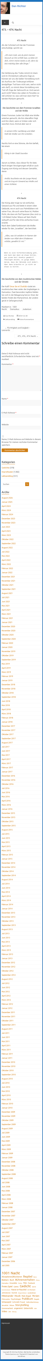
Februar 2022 (7, 568)
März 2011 (6, 1050)
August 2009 (7, 1128)
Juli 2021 (5, 597)
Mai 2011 (6, 1041)
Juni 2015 (6, 838)
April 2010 (6, 1095)
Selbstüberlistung (32, 1302)
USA (35, 1308)
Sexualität (5, 1305)
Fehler (20, 1283)
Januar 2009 (7, 1157)
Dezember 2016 (8, 776)
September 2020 (9, 639)
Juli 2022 (5, 552)
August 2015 (7, 830)
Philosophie (6, 1299)
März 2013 (6, 950)
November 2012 (8, 967)
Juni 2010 (6, 1087)
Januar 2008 (7, 1207)
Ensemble (13, 1283)
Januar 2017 (7, 772)
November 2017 (8, 730)
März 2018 (6, 714)
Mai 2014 (6, 892)
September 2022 (9, 543)
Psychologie (16, 1299)
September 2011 (9, 1025)
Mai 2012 (6, 992)
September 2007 (9, 1224)
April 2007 (6, 1245)
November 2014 (8, 867)
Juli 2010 (5, 1083)
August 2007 (7, 1228)
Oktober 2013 (7, 921)
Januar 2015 (7, 859)
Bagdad (27, 1276)
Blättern (5, 1280)
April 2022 (6, 560)
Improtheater (7, 472)
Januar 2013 (7, 958)
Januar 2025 (7, 502)
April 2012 (6, 996)
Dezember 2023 (8, 518)
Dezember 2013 (8, 913)
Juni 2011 (6, 1037)
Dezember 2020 (8, 626)
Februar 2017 (7, 767)
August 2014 (7, 879)
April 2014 (6, 896)
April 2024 (6, 506)
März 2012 (6, 1000)
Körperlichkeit (22, 1293)
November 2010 (8, 1066)
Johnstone (6, 1293)
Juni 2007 (6, 1236)
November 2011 (8, 1016)
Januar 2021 (7, 622)
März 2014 (6, 900)
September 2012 (9, 975)
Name (5, 399)
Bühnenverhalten (25, 1279)
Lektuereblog (10, 319)
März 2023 (6, 535)
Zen (9, 1311)
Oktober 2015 (7, 821)
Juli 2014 (5, 884)
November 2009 (8, 1116)
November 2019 (8, 651)
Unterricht (28, 1308)
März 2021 (6, 614)
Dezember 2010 (8, 1062)
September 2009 (9, 1124)
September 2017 (9, 738)
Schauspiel (6, 1302)
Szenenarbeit (7, 1308)
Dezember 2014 (8, 863)
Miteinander (7, 1295)
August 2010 (7, 1079)
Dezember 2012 (8, 962)
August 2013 (7, 929)
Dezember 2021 (8, 577)
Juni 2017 (6, 751)
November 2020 (8, 631)
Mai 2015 (6, 842)
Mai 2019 (6, 664)
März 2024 (6, 510)
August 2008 (7, 1178)
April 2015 (6, 846)
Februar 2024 (7, 514)
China (38, 1280)
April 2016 (6, 801)
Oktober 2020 (7, 635)
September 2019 (9, 660)
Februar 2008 (7, 1203)
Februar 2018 (7, 718)
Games (16, 1287)
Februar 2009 (7, 1153)
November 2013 (8, 917)
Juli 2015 (5, 834)
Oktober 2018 (7, 693)
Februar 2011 (7, 1054)
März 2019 (6, 672)
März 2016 (6, 805)
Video (4, 1311)
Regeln (36, 1299)
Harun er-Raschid (18, 1289)
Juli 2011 (5, 1033)
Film (25, 1283)
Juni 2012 (6, 987)
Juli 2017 (5, 747)
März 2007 (6, 1249)
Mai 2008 (6, 1191)
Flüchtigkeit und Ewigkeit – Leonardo (16, 329)
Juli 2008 (5, 1182)
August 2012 (7, 979)
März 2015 (6, 850)
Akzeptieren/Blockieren (12, 1277)
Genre (34, 1286)
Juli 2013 (5, 933)
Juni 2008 (6, 1187)
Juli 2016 (5, 788)
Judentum (27, 309)
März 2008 (6, 1199)
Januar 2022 (7, 572)
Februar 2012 (7, 1004)
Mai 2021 (6, 606)
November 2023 (8, 523)
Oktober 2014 (7, 871)
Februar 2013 (7, 954)
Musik (18, 1295)
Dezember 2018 (8, 684)
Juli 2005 (5, 1265)
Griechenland (6, 1290)
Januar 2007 (7, 1257)
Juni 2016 (6, 792)
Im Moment (31, 1290)
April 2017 (6, 759)
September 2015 (9, 826)
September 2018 (9, 697)
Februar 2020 (7, 643)
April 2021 (6, 610)
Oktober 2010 (7, 1070)
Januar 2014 (7, 909)
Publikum (27, 1298)
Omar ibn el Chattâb (18, 286)
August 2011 (7, 1029)
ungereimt (18, 1308)
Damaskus (14, 309)
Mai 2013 (6, 942)
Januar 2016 (7, 809)
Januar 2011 (7, 1058)
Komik (14, 1293)
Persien (35, 1296)
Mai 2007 (6, 1240)
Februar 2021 (7, 618)
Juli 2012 (5, 983)
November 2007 (8, 1216)
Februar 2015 (7, 855)
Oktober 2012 (7, 971)
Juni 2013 (6, 938)
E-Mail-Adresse (9, 413)
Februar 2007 (7, 1253)
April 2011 (6, 1045)
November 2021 (8, 581)
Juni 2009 (6, 1137)
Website (5, 424)
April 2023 (6, 531)
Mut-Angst (26, 1296)
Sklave (11, 1305)
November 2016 (8, 780)
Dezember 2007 (8, 1211)
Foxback (31, 1283)
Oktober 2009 (7, 1120)
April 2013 (6, 946)
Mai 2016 (6, 796)
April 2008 (6, 1195)
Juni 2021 (6, 601)
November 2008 (8, 1166)
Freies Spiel (7, 1286)
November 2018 (8, 689)
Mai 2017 (6, 755)
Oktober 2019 (7, 655)
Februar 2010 (7, 1104)
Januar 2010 (7, 1108)
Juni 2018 (6, 701)
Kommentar (7, 364)
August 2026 (7, 498)
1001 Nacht (11, 1273)
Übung (14, 1311)
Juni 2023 (6, 527)
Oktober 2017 (7, 734)
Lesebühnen (32, 1293)
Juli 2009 (5, 1133)
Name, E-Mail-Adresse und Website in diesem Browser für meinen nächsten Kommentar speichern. (21, 442)
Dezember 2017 (8, 726)
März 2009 (6, 1149)
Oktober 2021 (7, 585)
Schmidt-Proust (18, 1302)
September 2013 (9, 925)
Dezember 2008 (8, 1162)
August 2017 (7, 743)
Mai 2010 (6, 1091)
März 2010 (6, 1099)
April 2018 (6, 709)
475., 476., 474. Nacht (28, 336)
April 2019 (6, 668)
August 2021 (7, 593)
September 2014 (9, 875)
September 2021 (9, 589)
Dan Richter (9, 316)
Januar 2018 (7, 722)
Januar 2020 (7, 647)
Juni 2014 (6, 888)
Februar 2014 (7, 904)
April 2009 (6, 1145)
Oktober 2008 (7, 1170)
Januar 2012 (7, 1008)
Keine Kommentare (26, 319)
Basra (35, 1277)
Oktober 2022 (7, 539)
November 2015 (8, 817)
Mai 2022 (6, 556)
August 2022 (7, 548)
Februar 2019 (7, 676)
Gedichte (5, 468)
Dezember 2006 (8, 1261)
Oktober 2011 (7, 1021)
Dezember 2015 (8, 813)
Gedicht (25, 1286)
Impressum (6, 1323)
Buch (12, 1280)
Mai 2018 (6, 705)
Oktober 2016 (7, 784)
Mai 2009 (6, 1141)
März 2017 (6, 763)
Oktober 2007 (7, 1220)
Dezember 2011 (8, 1012)
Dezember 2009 (8, 1112)
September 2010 (9, 1075)
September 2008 (9, 1174)
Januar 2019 (7, 680)
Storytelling (22, 1305)
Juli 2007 (5, 1232)
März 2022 (6, 564)
